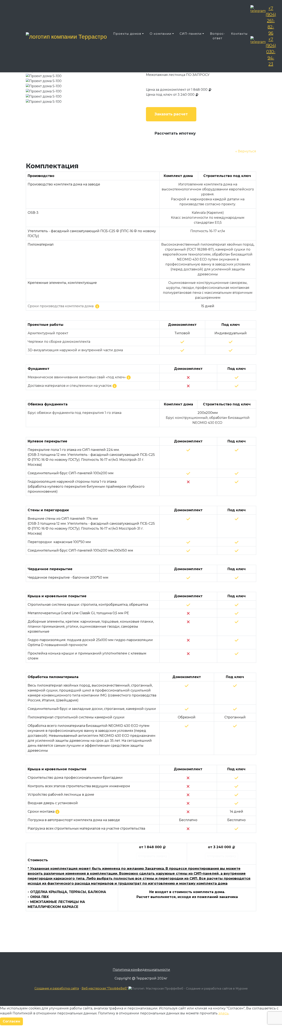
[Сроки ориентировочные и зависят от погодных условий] (57, 811)
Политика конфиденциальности (141, 970)
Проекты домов (127, 34)
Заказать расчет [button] (171, 114)
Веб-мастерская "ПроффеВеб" (105, 988)
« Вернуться (245, 151)
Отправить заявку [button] (152, 856)
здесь (223, 1013)
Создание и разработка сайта (56, 988)
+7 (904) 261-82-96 (271, 21)
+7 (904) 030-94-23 (271, 52)
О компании (160, 34)
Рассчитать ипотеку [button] (175, 133)
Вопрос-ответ (217, 36)
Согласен (11, 1021)
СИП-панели (190, 34)
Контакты (239, 34)
